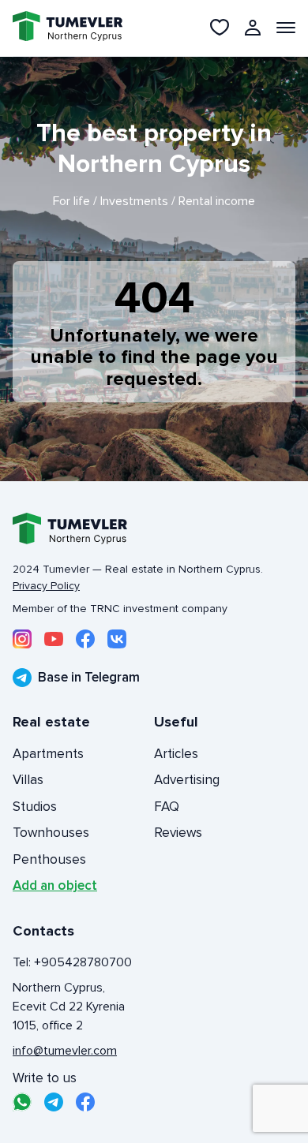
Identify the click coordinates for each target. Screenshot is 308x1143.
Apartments (48, 753)
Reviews (178, 832)
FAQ (166, 806)
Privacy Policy (46, 585)
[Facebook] (85, 638)
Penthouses (49, 859)
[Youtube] (53, 638)
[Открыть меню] (285, 27)
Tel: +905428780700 (72, 962)
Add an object (55, 885)
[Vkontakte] (116, 638)
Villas (28, 779)
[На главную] (58, 28)
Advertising (187, 779)
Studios (35, 806)
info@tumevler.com (65, 1051)
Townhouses (51, 832)
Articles (176, 753)
